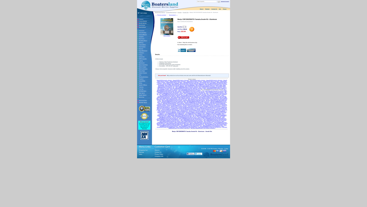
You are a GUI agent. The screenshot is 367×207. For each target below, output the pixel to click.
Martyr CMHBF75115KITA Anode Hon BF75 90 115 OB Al (209, 117)
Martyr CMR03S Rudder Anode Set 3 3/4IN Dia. (180, 97)
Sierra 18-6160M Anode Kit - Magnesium (171, 83)
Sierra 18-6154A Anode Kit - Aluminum (197, 80)
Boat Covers (141, 38)
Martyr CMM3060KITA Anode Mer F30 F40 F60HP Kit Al (190, 118)
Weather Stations (142, 95)
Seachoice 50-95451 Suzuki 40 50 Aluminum (186, 111)
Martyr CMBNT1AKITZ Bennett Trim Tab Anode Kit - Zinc (173, 94)
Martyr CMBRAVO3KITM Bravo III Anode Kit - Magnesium (210, 86)
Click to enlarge (166, 35)
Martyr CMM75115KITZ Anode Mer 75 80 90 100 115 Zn (168, 120)
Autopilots (141, 36)
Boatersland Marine (160, 12)
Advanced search (225, 1)
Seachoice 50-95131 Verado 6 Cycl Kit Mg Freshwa (167, 107)
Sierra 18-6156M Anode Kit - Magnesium (178, 81)
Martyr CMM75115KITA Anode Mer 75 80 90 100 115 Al (192, 119)
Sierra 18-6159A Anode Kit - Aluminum (191, 82)
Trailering (141, 87)
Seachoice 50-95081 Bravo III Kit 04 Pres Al (211, 105)
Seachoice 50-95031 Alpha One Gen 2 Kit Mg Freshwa (188, 104)
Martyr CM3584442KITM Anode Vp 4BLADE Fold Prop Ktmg (180, 115)
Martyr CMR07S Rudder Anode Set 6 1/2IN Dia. (210, 95)
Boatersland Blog (143, 100)
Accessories (141, 30)
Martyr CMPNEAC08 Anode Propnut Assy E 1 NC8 (172, 100)
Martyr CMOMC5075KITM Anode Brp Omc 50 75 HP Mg (214, 120)
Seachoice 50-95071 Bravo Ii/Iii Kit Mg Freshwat (192, 105)
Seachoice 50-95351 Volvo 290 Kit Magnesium (170, 109)
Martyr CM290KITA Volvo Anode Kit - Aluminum (190, 95)
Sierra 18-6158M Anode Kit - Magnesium (174, 82)
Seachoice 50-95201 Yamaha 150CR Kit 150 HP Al (188, 107)
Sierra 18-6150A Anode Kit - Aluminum (164, 80)
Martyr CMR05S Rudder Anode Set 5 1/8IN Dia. (209, 96)
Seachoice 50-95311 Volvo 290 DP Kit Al (170, 108)
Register (207, 9)
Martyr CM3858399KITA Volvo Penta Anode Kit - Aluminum (171, 93)
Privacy (225, 9)
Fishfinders (141, 52)
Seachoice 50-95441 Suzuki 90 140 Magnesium (166, 111)
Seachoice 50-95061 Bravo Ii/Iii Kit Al (174, 105)
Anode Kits (185, 12)
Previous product (160, 15)
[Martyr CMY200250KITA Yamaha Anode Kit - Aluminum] (166, 34)
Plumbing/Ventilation (143, 77)
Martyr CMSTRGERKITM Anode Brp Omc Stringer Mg (187, 96)
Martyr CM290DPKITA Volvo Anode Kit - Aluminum (170, 95)
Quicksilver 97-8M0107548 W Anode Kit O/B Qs (175, 112)
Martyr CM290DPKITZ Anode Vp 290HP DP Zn (184, 114)
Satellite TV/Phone (143, 85)
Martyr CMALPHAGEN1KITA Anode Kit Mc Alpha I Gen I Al (184, 116)
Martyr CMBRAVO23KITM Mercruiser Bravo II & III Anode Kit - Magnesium (200, 85)
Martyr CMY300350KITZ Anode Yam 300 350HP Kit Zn (201, 123)
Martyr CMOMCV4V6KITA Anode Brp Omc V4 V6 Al (170, 121)
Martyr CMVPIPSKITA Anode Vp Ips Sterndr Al (183, 122)
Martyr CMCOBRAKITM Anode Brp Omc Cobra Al (187, 117)
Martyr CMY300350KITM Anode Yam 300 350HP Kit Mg (177, 123)
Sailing (140, 83)
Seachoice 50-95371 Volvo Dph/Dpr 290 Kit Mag (211, 109)
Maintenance (142, 62)
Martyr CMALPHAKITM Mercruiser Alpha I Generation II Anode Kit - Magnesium (188, 84)
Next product (173, 15)
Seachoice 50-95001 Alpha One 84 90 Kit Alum (194, 103)
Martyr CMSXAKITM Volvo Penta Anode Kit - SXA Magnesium (169, 91)
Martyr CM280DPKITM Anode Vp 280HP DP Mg (174, 113)
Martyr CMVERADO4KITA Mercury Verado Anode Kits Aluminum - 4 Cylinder (190, 87)
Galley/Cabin (142, 56)
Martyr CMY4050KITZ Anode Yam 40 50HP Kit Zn (194, 124)
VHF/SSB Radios (142, 91)
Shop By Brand (142, 27)
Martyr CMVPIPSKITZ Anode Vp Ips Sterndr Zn (203, 122)
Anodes (180, 12)
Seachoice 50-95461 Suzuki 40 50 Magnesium (205, 111)
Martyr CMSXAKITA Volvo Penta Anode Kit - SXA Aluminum (214, 90)
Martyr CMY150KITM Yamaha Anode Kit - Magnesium (189, 89)
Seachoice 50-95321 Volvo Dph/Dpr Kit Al (187, 108)
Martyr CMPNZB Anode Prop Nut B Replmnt (168, 98)
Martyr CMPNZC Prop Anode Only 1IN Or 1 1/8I (188, 98)
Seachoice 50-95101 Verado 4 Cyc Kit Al (179, 106)
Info (220, 9)
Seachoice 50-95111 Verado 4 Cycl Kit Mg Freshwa (198, 106)
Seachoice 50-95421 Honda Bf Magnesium (197, 110)
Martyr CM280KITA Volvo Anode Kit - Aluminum (216, 94)
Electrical (141, 48)
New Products (142, 25)
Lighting (141, 60)
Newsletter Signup (143, 102)
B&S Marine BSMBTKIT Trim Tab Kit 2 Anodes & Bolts (172, 102)
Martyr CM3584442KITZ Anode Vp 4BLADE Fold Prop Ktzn (204, 115)
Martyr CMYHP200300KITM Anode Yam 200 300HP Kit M (209, 127)
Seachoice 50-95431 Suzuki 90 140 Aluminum (216, 110)
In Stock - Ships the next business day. (187, 42)
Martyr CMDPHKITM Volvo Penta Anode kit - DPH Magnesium (192, 92)
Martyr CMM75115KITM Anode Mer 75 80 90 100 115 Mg (215, 119)
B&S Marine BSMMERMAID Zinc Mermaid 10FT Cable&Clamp (196, 102)
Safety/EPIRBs (142, 81)
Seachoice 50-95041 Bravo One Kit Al (207, 104)
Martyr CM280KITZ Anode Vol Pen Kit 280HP (212, 113)
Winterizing (141, 97)
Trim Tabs (141, 89)
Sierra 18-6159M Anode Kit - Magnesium (208, 82)
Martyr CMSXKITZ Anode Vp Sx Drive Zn (212, 121)
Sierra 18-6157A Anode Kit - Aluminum (194, 81)
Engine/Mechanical (143, 50)
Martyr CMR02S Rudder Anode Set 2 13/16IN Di (201, 97)
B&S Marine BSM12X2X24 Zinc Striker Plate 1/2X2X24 (194, 100)
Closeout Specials (143, 21)
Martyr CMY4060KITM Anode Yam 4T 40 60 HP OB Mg (168, 125)
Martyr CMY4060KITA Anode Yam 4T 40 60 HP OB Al (215, 124)
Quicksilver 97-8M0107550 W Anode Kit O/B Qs (195, 112)
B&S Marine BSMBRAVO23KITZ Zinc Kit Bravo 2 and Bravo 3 (203, 128)
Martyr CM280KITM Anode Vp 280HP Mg (193, 113)
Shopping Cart (143, 150)
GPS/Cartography (143, 58)
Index (140, 154)
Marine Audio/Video (143, 64)
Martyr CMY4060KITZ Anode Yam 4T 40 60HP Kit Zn (191, 125)
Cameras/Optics (142, 44)
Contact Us (214, 9)
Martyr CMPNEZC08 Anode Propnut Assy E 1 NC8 (176, 99)
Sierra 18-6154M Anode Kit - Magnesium (214, 80)
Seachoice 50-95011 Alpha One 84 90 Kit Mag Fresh (215, 103)
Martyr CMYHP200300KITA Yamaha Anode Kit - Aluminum (189, 90)
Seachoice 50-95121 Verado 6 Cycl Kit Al (217, 106)
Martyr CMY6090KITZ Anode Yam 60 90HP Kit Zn (189, 126)
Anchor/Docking (142, 32)
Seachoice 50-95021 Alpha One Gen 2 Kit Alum (166, 104)
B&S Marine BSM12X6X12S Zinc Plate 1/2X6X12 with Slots (174, 101)
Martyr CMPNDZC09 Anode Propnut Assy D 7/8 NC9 (198, 99)
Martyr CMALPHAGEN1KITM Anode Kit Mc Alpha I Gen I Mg (209, 116)
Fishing (140, 54)
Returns (157, 150)
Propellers (141, 79)
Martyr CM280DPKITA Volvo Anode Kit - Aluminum (196, 94)
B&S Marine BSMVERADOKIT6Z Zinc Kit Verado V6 (173, 103)
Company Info (159, 156)
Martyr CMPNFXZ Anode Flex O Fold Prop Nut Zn (209, 98)
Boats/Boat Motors (143, 40)
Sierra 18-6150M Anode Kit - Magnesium (181, 80)
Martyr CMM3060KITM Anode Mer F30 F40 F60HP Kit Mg (214, 118)
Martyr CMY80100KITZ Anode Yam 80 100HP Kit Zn (186, 127)
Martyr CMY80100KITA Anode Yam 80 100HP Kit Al (210, 126)
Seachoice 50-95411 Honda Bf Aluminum (180, 110)
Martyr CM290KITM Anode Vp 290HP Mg (203, 114)
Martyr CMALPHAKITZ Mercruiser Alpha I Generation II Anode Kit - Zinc (194, 83)
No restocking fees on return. (184, 44)
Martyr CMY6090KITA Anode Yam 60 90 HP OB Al (213, 125)
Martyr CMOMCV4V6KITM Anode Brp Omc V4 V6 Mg (192, 121)
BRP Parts (141, 42)
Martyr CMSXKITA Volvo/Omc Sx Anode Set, (214, 91)
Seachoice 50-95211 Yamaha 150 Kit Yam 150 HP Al (210, 107)
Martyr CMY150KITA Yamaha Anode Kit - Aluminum (167, 89)
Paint (140, 75)
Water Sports (142, 93)
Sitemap (141, 152)
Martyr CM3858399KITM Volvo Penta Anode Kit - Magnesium (196, 93)
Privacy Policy (159, 154)
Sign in (201, 9)
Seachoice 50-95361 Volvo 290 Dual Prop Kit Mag (190, 109)
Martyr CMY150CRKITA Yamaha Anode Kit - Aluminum (214, 88)
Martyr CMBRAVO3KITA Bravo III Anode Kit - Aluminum (187, 86)
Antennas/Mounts (143, 34)
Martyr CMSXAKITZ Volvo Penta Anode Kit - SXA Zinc (193, 91)
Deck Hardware (142, 46)
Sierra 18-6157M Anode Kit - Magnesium (211, 81)
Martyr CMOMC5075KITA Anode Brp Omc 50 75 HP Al (191, 120)
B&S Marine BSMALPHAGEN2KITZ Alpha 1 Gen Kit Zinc (198, 101)
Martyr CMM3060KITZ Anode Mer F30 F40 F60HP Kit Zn (168, 119)
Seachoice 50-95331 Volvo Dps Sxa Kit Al (204, 108)
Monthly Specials (143, 23)
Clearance (141, 19)
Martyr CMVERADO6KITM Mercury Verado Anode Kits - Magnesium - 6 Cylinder (186, 88)
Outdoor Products (143, 73)
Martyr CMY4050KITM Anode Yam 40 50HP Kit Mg (172, 124)
